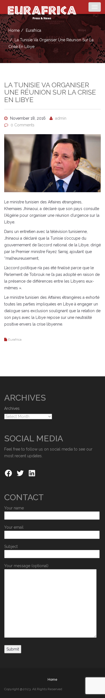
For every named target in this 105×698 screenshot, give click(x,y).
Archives (12, 408)
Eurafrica (33, 30)
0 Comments (22, 125)
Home (14, 30)
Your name (14, 508)
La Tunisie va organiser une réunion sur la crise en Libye (50, 92)
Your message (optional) (26, 566)
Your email (14, 527)
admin (60, 118)
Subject (11, 546)
